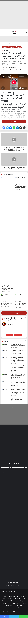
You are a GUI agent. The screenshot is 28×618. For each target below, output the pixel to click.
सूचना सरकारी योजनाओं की (18, 607)
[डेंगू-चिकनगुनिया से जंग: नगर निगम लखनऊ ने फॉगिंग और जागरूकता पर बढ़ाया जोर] (21, 180)
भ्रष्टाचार (25, 601)
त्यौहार (25, 598)
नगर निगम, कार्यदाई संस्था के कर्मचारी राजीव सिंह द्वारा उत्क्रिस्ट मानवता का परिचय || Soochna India (7, 287)
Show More (14, 121)
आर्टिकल (22, 596)
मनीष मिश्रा (5, 67)
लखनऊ (19, 47)
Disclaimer (18, 596)
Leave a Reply (14, 313)
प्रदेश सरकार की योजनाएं (9, 607)
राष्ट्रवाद (14, 603)
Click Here (23, 585)
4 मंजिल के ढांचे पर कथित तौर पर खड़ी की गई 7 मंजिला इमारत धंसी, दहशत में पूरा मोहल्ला (18, 375)
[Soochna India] (14, 32)
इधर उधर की (10, 598)
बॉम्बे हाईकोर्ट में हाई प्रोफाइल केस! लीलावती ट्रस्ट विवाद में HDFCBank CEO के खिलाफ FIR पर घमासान (20, 304)
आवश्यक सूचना (4, 598)
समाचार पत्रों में (24, 603)
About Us (6, 596)
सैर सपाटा (7, 605)
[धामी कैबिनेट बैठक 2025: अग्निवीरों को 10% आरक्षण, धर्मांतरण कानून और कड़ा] (7, 297)
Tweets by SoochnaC (14, 463)
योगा (7, 603)
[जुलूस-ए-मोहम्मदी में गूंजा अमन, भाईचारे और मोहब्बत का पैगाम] (6, 399)
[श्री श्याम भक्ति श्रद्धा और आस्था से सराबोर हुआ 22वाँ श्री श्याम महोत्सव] (6, 346)
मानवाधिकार (3, 603)
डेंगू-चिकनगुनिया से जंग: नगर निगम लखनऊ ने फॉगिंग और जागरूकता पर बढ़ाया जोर (20, 186)
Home (4, 44)
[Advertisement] (14, 15)
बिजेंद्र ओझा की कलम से (14, 601)
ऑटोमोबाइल (15, 598)
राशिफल (10, 603)
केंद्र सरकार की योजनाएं (18, 605)
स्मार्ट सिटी (9, 44)
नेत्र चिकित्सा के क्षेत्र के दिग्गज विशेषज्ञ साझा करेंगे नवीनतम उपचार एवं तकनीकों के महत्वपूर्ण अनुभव (18, 352)
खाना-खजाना (21, 598)
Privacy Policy (12, 596)
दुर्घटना (3, 601)
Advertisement (14, 37)
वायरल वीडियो (18, 603)
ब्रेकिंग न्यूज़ (21, 601)
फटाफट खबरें (12, 47)
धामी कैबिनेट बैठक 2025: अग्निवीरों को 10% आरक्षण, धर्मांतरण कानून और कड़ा (6, 303)
